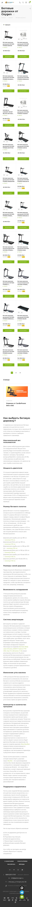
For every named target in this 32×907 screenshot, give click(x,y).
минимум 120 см (10, 544)
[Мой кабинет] (26, 2)
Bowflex (26, 744)
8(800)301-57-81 (11, 874)
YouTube (18, 870)
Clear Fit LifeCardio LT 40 (14, 651)
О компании (9, 861)
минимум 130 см (10, 552)
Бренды (22, 864)
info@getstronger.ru (17, 878)
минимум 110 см (10, 540)
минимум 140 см (10, 561)
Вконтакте (9, 870)
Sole (22, 744)
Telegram (14, 870)
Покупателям (22, 861)
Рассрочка (11, 864)
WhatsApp (22, 870)
